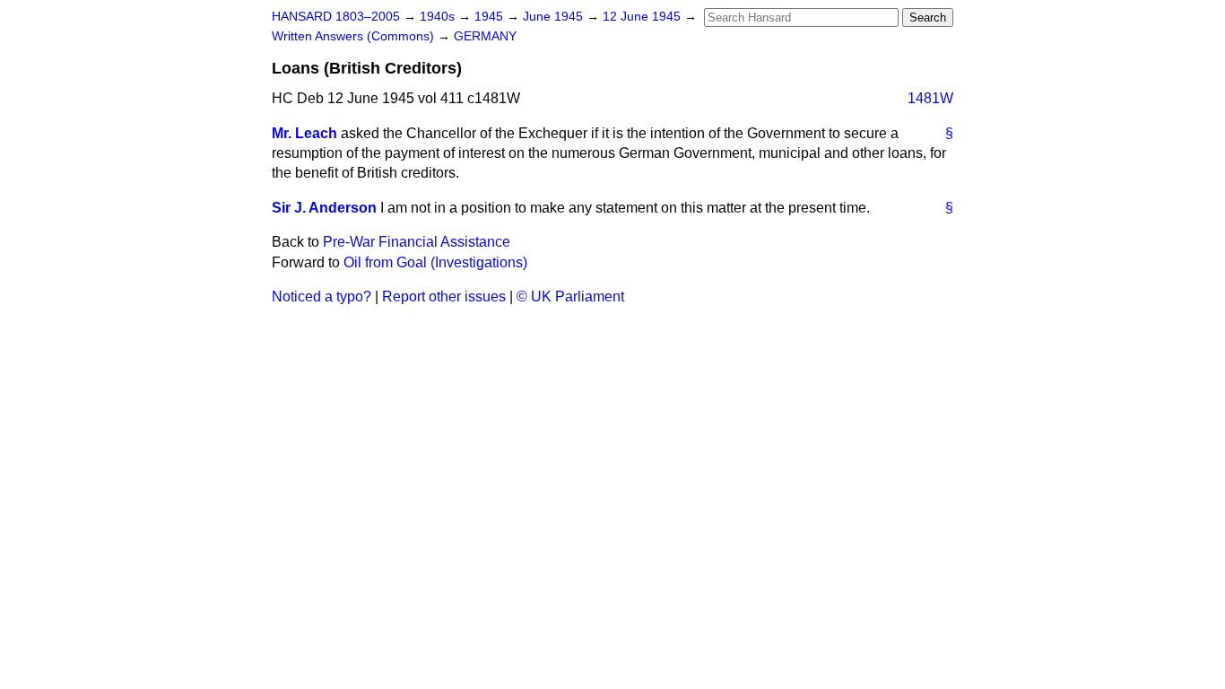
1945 (490, 16)
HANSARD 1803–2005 (336, 16)
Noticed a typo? (321, 296)
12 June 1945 (643, 16)
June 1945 (554, 16)
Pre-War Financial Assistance (416, 241)
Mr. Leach (304, 133)
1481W (930, 98)
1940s (439, 16)
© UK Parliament (570, 296)
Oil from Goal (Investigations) (435, 262)
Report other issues (444, 296)
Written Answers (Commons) (355, 36)
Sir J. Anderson (324, 207)
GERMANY (485, 36)
